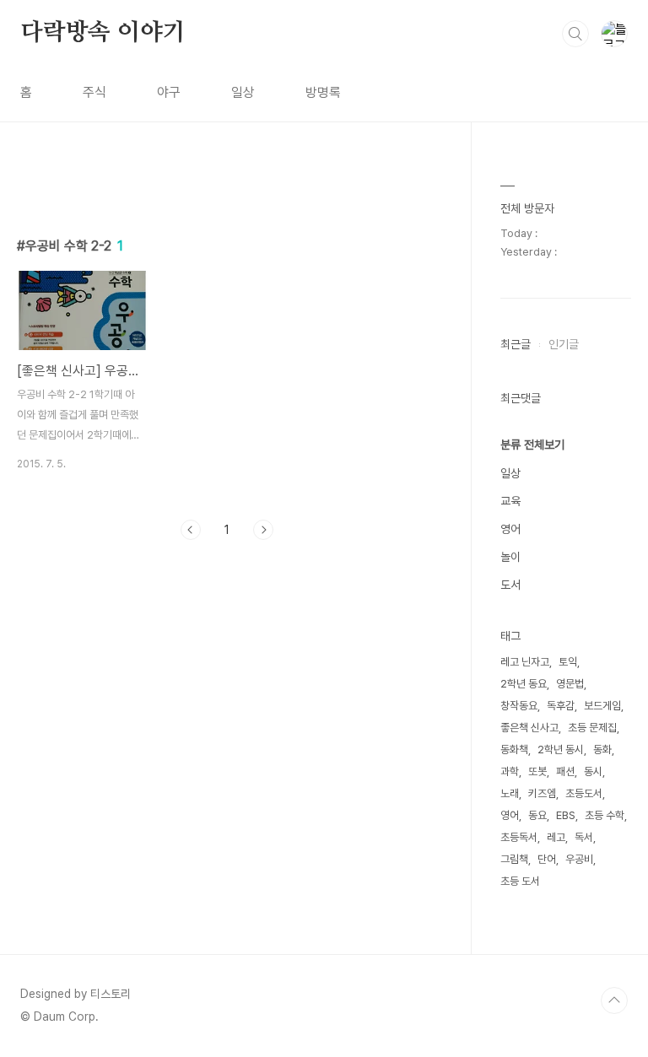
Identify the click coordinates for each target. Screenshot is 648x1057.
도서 (510, 584)
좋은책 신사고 (529, 727)
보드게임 (602, 705)
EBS (565, 815)
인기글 (563, 344)
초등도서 (583, 793)
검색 (575, 33)
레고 (556, 837)
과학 (509, 771)
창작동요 (518, 705)
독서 (584, 837)
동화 (602, 749)
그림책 (514, 859)
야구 (169, 92)
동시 (593, 771)
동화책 (514, 749)
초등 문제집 (592, 727)
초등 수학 (604, 815)
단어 (546, 859)
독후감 (561, 705)
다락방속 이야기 (102, 33)
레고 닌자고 (524, 661)
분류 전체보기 (532, 444)
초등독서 (518, 837)
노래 (509, 793)
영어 (510, 529)
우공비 (579, 859)
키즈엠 (542, 793)
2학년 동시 (560, 749)
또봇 (537, 771)
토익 (568, 661)
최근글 (515, 344)
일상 (243, 92)
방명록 (323, 92)
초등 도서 (520, 881)
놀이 (510, 557)
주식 (94, 92)
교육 (510, 501)
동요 (537, 815)
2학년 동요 (523, 683)
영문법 (570, 683)
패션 (565, 771)
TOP (614, 1000)
